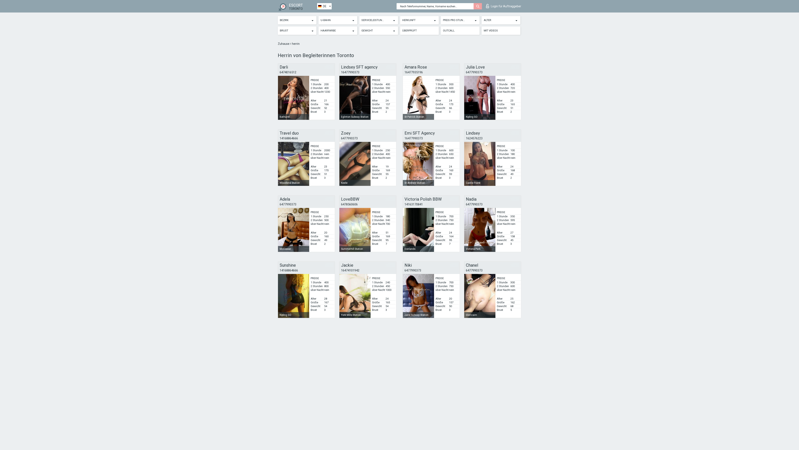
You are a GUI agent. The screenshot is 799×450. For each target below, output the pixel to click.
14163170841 (413, 204)
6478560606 (349, 204)
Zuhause (284, 43)
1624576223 (474, 138)
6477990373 (474, 72)
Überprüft (409, 30)
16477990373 (350, 72)
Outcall (449, 30)
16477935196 (413, 72)
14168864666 (289, 138)
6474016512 (288, 72)
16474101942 (350, 270)
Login (506, 6)
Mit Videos (491, 30)
